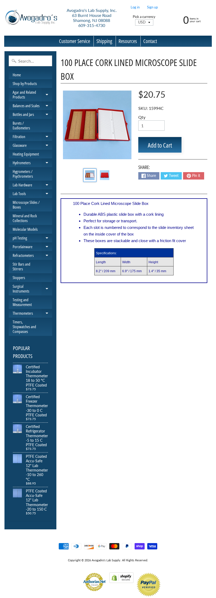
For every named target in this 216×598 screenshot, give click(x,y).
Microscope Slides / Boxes (26, 205)
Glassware (32, 146)
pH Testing (32, 238)
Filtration (32, 137)
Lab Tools (32, 194)
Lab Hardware (32, 185)
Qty (141, 117)
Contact (150, 41)
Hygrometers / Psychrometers (23, 174)
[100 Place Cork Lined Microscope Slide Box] (89, 175)
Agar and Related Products (32, 95)
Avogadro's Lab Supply (106, 560)
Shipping (104, 41)
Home (17, 74)
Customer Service (74, 41)
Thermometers (32, 314)
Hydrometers (32, 163)
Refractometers (32, 256)
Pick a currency (144, 17)
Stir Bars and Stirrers (21, 266)
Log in (135, 7)
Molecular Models (25, 229)
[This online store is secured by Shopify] (121, 579)
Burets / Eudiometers (21, 125)
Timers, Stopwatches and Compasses (24, 326)
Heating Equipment (26, 154)
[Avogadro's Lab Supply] (31, 17)
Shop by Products (25, 83)
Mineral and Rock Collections (25, 218)
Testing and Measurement (22, 302)
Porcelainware (32, 247)
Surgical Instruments (32, 289)
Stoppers (19, 277)
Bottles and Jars (32, 115)
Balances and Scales (32, 106)
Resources (128, 41)
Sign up (152, 7)
